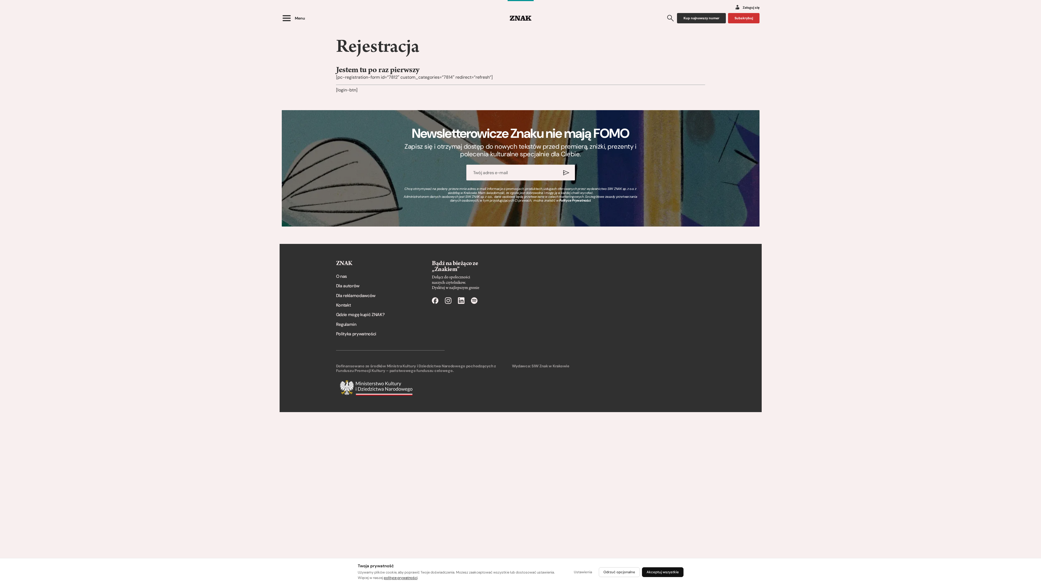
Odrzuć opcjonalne (619, 572)
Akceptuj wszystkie (663, 572)
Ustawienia (583, 572)
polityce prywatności (400, 577)
